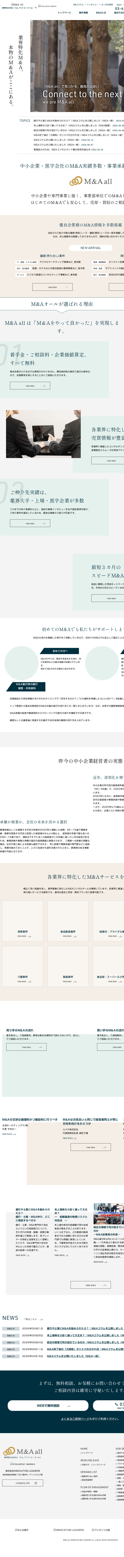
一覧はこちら (31, 1319)
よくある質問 (107, 4)
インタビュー (92, 4)
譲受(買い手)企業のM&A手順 (93, 1499)
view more (52, 287)
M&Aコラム (78, 4)
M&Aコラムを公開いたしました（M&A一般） (73, 1356)
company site (23, 1482)
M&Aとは (101, 13)
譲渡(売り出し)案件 (89, 1476)
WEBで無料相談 (48, 1405)
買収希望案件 (87, 1480)
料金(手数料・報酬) (89, 1491)
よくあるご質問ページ (75, 1419)
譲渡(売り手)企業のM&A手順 (93, 1495)
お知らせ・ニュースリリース (93, 1464)
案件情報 (83, 13)
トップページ (64, 13)
